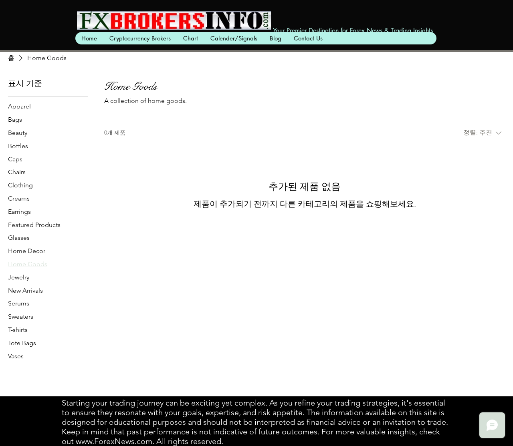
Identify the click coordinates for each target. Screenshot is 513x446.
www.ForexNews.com (114, 441)
